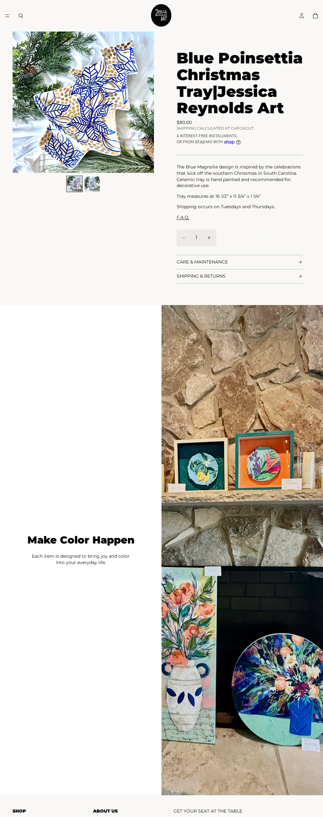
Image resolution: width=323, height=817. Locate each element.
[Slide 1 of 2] (74, 183)
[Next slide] (147, 102)
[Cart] (315, 16)
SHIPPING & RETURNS (201, 276)
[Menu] (7, 16)
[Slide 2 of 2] (92, 183)
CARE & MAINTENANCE (202, 262)
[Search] (21, 16)
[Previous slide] (19, 102)
